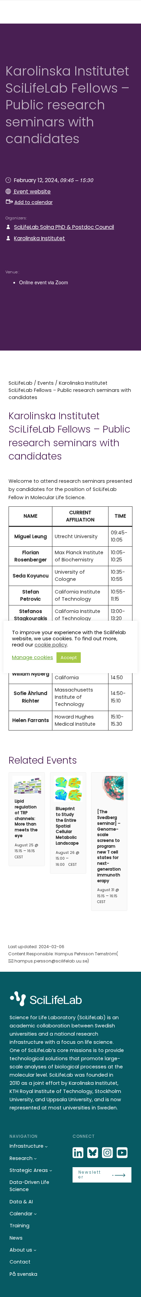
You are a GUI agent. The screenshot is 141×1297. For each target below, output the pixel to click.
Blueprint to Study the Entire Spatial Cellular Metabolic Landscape (67, 826)
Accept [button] (69, 657)
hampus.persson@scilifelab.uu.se (50, 961)
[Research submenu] (35, 1158)
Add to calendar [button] (33, 202)
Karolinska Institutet (39, 238)
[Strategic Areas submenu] (50, 1170)
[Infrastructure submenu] (46, 1146)
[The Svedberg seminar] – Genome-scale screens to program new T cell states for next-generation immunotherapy (109, 846)
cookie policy (51, 645)
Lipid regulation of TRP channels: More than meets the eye (26, 818)
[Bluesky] (93, 1153)
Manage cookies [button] (32, 657)
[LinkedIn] (79, 1153)
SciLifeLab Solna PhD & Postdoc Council (64, 227)
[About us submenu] (35, 1249)
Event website (32, 191)
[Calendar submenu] (35, 1213)
